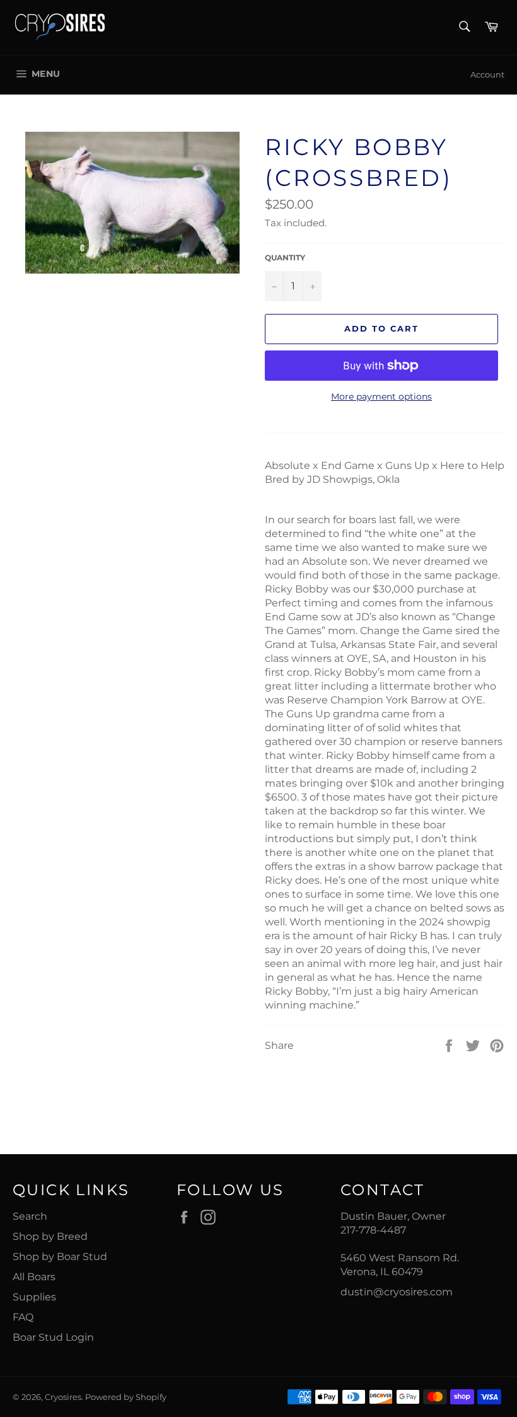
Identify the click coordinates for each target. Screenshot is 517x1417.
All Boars (34, 1277)
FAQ (23, 1317)
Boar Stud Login (53, 1337)
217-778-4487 (373, 1230)
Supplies (34, 1297)
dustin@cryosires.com (396, 1292)
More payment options (381, 396)
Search (30, 1216)
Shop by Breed (50, 1236)
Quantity (285, 257)
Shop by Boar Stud (60, 1257)
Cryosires (63, 1397)
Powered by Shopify (125, 1397)
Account (487, 74)
